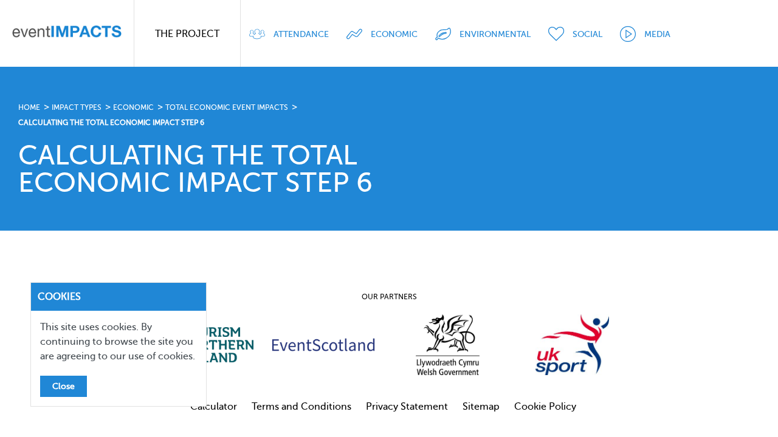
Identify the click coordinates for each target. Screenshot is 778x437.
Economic (394, 34)
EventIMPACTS (67, 33)
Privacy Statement (407, 406)
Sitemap (481, 406)
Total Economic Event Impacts (226, 107)
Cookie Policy (545, 406)
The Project (187, 34)
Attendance (301, 34)
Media (657, 34)
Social (587, 34)
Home (29, 107)
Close (63, 386)
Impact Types (77, 107)
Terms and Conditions (301, 406)
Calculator (213, 406)
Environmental (495, 34)
